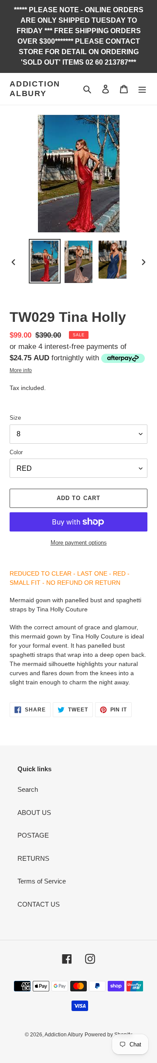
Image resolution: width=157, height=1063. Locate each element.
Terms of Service (41, 881)
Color (16, 452)
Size (15, 417)
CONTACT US (38, 904)
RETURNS (33, 858)
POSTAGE (33, 835)
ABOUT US (34, 812)
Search (27, 789)
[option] (44, 261)
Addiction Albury (35, 88)
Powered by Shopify (108, 1035)
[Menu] (142, 88)
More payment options (79, 542)
